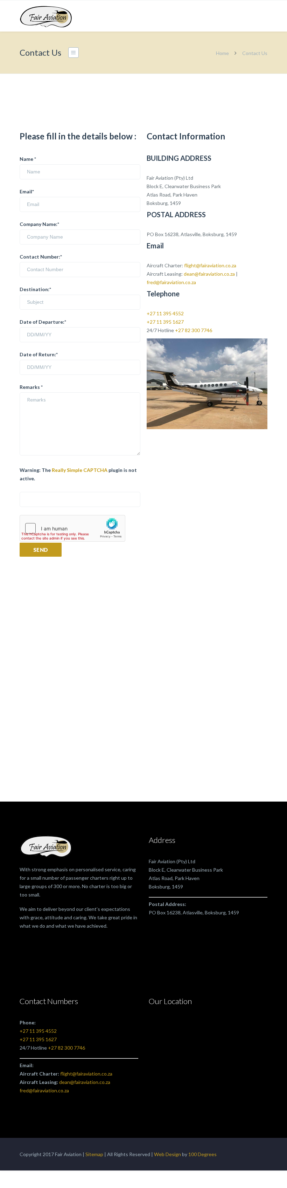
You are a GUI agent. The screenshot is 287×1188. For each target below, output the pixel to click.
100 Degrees (202, 1154)
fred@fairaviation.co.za (171, 282)
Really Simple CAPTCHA (79, 470)
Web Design (167, 1154)
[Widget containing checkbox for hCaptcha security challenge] (72, 528)
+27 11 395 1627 (165, 322)
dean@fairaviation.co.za (209, 274)
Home (222, 53)
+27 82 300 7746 (193, 330)
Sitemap (94, 1154)
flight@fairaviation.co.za (210, 265)
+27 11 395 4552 (165, 313)
